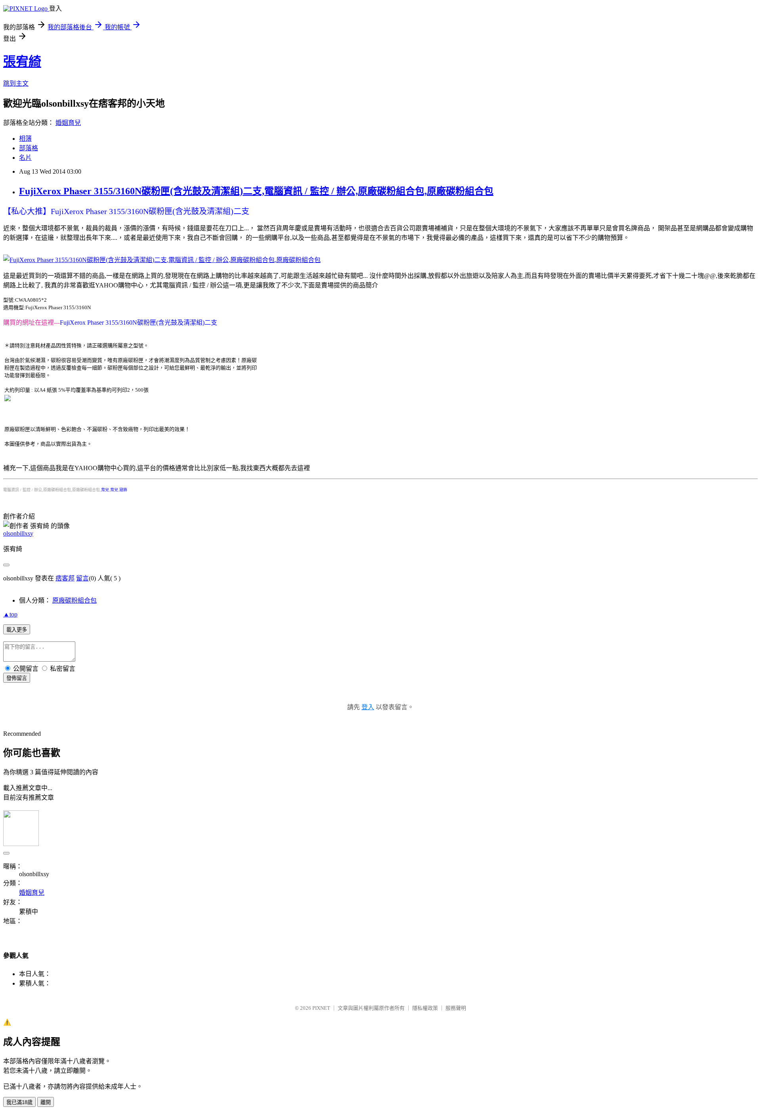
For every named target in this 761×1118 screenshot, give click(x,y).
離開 (45, 1102)
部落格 (28, 148)
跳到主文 (16, 83)
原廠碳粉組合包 (74, 600)
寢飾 (123, 490)
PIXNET (321, 1008)
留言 (82, 578)
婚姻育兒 (68, 122)
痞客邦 (65, 578)
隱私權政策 (425, 1008)
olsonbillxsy (18, 533)
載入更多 (16, 630)
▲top (10, 614)
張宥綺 (22, 61)
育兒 (105, 490)
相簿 (25, 138)
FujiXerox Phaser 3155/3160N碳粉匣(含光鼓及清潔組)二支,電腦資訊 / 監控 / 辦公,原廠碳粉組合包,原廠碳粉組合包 (256, 191)
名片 (25, 157)
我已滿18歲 (19, 1102)
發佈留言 (16, 678)
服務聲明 (456, 1008)
